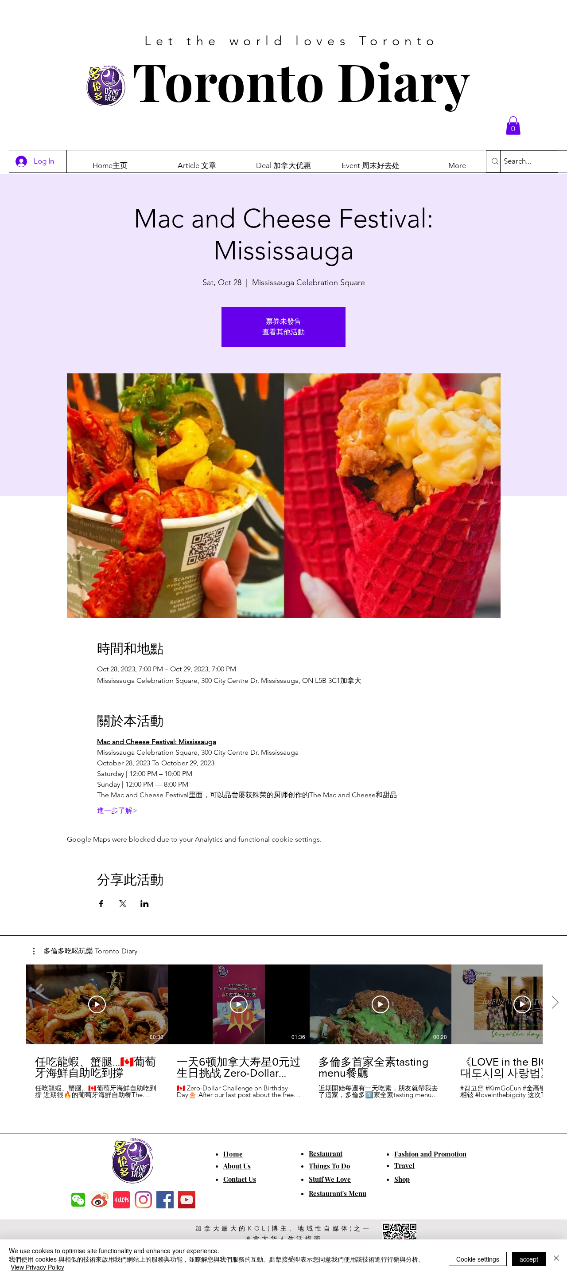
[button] (513, 125)
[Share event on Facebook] (101, 903)
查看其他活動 (283, 332)
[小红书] (121, 1199)
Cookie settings (477, 1258)
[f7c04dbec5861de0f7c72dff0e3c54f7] (78, 1199)
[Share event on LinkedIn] (144, 903)
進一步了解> (117, 810)
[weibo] (100, 1199)
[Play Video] (97, 1004)
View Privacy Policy (37, 1266)
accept (529, 1258)
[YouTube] (186, 1199)
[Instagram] (143, 1199)
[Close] (556, 1259)
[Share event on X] (123, 903)
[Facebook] (165, 1199)
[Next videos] (555, 1003)
